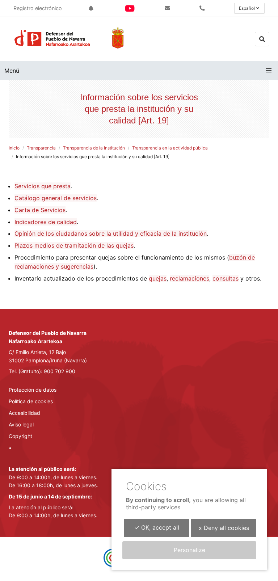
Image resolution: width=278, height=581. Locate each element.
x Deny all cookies (224, 527)
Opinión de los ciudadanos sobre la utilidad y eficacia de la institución (110, 233)
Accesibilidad (24, 413)
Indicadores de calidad (45, 222)
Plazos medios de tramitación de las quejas (74, 245)
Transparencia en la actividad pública (170, 148)
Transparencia (41, 148)
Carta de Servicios (40, 210)
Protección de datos (32, 390)
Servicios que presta (42, 186)
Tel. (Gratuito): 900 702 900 (42, 371)
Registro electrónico (37, 8)
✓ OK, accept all (156, 527)
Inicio (14, 148)
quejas (158, 278)
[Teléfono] (203, 8)
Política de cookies (31, 401)
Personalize (189, 549)
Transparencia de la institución (94, 148)
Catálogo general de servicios (55, 198)
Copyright (20, 436)
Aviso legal (21, 424)
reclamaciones (189, 278)
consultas (225, 278)
